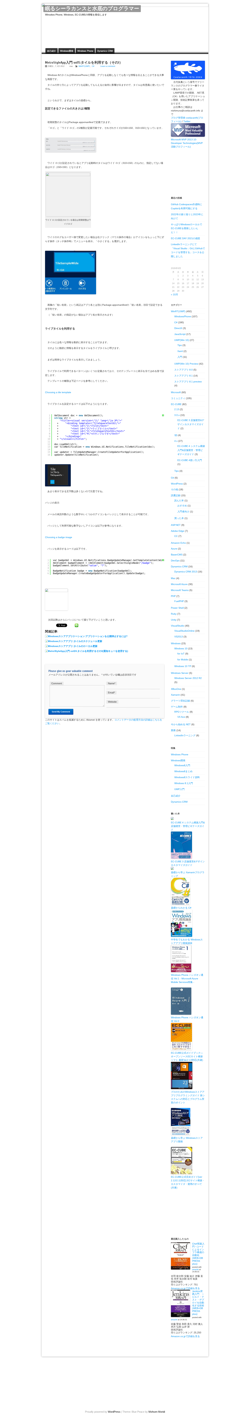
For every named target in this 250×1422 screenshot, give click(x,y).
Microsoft (176, 392)
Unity (173, 619)
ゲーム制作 (177, 706)
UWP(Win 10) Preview (186, 363)
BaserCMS (176, 554)
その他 (174, 489)
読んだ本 (179, 500)
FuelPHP (179, 601)
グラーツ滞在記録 (180, 700)
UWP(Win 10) (181, 340)
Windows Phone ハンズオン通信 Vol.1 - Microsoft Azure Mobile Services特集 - (187, 978)
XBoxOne (176, 689)
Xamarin (175, 694)
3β (175, 435)
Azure (174, 548)
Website (112, 701)
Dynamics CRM (105, 51)
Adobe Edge (177, 531)
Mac (173, 578)
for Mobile (182, 659)
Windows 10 (180, 648)
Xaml (180, 351)
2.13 (176, 409)
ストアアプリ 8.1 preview (188, 381)
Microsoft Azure (179, 584)
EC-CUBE (176, 404)
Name (111, 683)
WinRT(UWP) (84, 66)
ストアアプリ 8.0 (183, 369)
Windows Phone (85, 51)
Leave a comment (107, 66)
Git (172, 477)
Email (111, 692)
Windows (176, 643)
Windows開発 (66, 51)
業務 (173, 730)
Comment (56, 683)
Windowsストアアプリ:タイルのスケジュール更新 (75, 641)
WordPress (177, 483)
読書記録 (175, 495)
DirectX (178, 328)
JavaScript (180, 334)
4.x (176, 441)
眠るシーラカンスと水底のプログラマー (92, 9)
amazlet (195, 1269)
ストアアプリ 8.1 (183, 375)
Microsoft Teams (180, 590)
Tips (179, 345)
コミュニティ (178, 398)
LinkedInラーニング (184, 735)
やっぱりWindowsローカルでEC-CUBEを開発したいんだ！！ (186, 228)
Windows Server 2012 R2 (188, 678)
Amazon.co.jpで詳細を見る (185, 1288)
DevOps (175, 560)
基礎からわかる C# (181, 907)
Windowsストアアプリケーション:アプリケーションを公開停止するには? (88, 636)
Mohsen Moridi (156, 1411)
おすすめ (182, 505)
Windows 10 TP (182, 666)
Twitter (186, 121)
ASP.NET (176, 525)
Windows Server (179, 673)
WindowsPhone (182, 316)
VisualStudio (177, 625)
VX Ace (181, 717)
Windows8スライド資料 (187, 777)
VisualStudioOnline (184, 630)
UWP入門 (179, 789)
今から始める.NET (181, 724)
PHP (173, 596)
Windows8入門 (182, 765)
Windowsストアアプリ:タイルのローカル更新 (72, 646)
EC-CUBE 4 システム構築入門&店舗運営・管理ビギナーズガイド (191, 450)
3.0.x (177, 415)
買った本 (179, 518)
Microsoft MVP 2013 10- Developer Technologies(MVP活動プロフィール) (187, 143)
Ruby (174, 613)
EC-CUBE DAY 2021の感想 (185, 238)
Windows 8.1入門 (183, 783)
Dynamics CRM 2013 (185, 571)
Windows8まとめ (183, 771)
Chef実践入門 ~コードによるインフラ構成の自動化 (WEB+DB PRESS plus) (198, 1253)
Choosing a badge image (58, 537)
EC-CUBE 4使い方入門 (189, 460)
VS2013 (178, 636)
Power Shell (177, 607)
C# (93, 66)
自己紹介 (51, 51)
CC (176, 536)
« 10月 (174, 294)
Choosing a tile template (58, 392)
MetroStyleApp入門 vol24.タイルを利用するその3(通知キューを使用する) (88, 651)
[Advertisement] (188, 172)
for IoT (181, 653)
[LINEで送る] (76, 625)
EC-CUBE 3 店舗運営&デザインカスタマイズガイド (190, 424)
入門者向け (183, 511)
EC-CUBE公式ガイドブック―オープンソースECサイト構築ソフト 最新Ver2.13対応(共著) (187, 1056)
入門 (179, 357)
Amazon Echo (178, 542)
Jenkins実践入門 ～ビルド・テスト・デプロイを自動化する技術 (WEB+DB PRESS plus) (198, 1302)
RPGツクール (181, 711)
